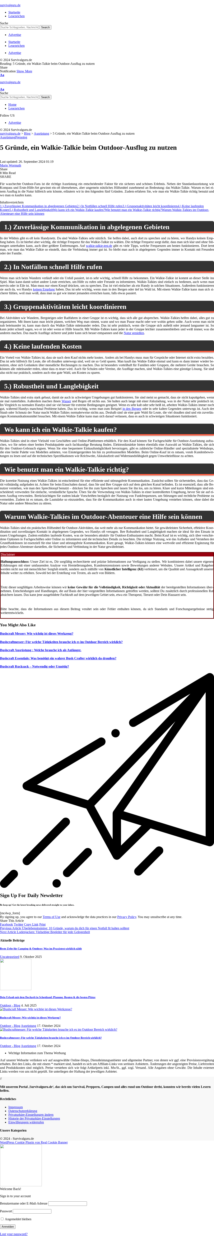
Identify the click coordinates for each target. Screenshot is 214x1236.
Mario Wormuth (10, 165)
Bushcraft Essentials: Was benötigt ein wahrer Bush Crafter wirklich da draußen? (58, 658)
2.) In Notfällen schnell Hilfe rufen (99, 206)
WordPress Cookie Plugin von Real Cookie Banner (34, 1142)
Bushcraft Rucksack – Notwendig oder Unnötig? (34, 666)
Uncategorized (9, 957)
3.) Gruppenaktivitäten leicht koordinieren (150, 206)
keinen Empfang (44, 289)
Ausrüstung (7, 137)
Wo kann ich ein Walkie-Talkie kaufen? (79, 210)
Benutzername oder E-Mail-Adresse (23, 1203)
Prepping (21, 137)
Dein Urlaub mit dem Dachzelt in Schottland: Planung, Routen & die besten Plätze (48, 997)
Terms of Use (51, 917)
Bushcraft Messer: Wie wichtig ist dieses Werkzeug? (36, 633)
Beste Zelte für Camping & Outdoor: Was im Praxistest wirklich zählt (41, 948)
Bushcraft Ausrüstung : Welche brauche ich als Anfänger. (40, 650)
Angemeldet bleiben (17, 1219)
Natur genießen (134, 333)
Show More (24, 71)
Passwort (6, 1211)
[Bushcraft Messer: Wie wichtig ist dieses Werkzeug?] (36, 1009)
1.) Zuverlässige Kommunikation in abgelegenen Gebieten (38, 206)
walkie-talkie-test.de (99, 245)
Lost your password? (14, 1234)
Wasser (66, 401)
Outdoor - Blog (10, 1005)
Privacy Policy (126, 917)
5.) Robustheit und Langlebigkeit (31, 210)
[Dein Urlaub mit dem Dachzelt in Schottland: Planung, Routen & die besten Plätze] (15, 989)
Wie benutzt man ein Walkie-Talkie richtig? (133, 210)
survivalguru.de (10, 5)
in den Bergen (131, 408)
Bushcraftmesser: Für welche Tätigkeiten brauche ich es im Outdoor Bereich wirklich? (61, 642)
